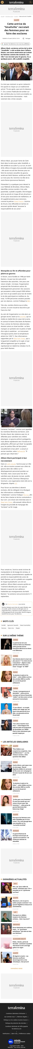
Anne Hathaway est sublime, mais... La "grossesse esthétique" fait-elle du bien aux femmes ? (22, 930)
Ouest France (18, 201)
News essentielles (25, 625)
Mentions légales (22, 1016)
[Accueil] (16, 2)
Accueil (2, 16)
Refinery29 (21, 451)
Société (16, 16)
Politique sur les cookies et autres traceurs (16, 1020)
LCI (16, 483)
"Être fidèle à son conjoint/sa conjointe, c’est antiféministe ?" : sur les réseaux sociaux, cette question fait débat (22, 753)
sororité (23, 317)
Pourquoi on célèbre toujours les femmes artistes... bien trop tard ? (21, 917)
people (18, 628)
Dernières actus (9, 16)
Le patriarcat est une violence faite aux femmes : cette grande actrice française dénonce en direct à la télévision (22, 646)
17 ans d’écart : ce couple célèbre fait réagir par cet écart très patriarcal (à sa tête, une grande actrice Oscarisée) (21, 711)
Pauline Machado (13, 604)
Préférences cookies (24, 1033)
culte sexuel (11, 464)
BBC (28, 301)
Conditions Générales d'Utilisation (15, 1013)
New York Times (19, 338)
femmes (3, 628)
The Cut (26, 495)
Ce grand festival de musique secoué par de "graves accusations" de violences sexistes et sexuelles (21, 837)
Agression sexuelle (12, 625)
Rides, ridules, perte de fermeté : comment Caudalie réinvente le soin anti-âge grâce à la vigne (22, 944)
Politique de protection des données (15, 1023)
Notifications (6, 1033)
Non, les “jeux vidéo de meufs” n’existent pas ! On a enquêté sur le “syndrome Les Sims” (22, 889)
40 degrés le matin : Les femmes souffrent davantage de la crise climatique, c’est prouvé (21, 959)
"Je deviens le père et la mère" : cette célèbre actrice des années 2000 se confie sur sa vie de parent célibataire (22, 679)
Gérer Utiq (14, 1033)
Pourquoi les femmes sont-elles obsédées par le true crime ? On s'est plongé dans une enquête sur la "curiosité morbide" (22, 821)
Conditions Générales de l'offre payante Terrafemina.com (16, 1028)
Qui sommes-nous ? (10, 1016)
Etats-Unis (11, 628)
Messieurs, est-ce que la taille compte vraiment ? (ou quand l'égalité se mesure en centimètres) (22, 903)
